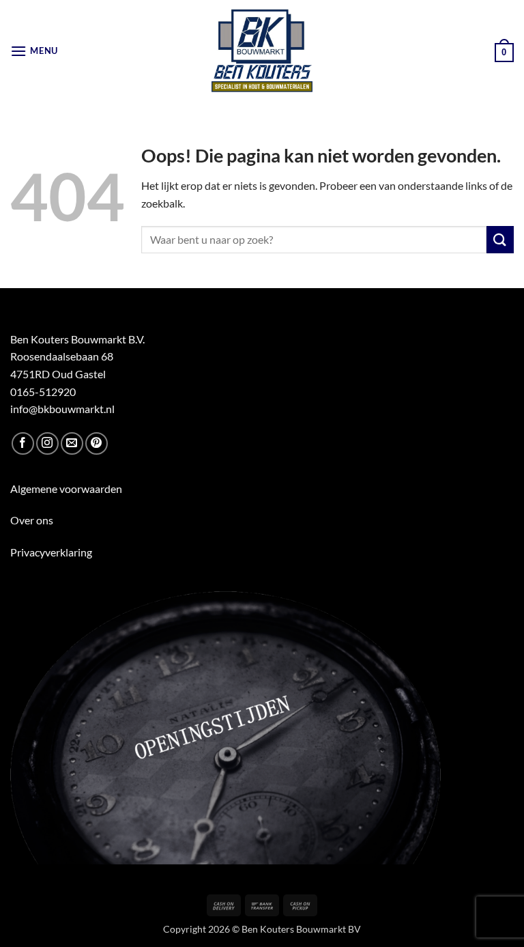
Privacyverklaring (51, 552)
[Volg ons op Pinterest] (96, 443)
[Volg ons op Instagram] (47, 443)
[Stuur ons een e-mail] (72, 443)
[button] (34, 51)
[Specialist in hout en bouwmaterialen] (262, 51)
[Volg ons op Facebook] (23, 443)
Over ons (31, 519)
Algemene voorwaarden (66, 488)
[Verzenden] (500, 239)
